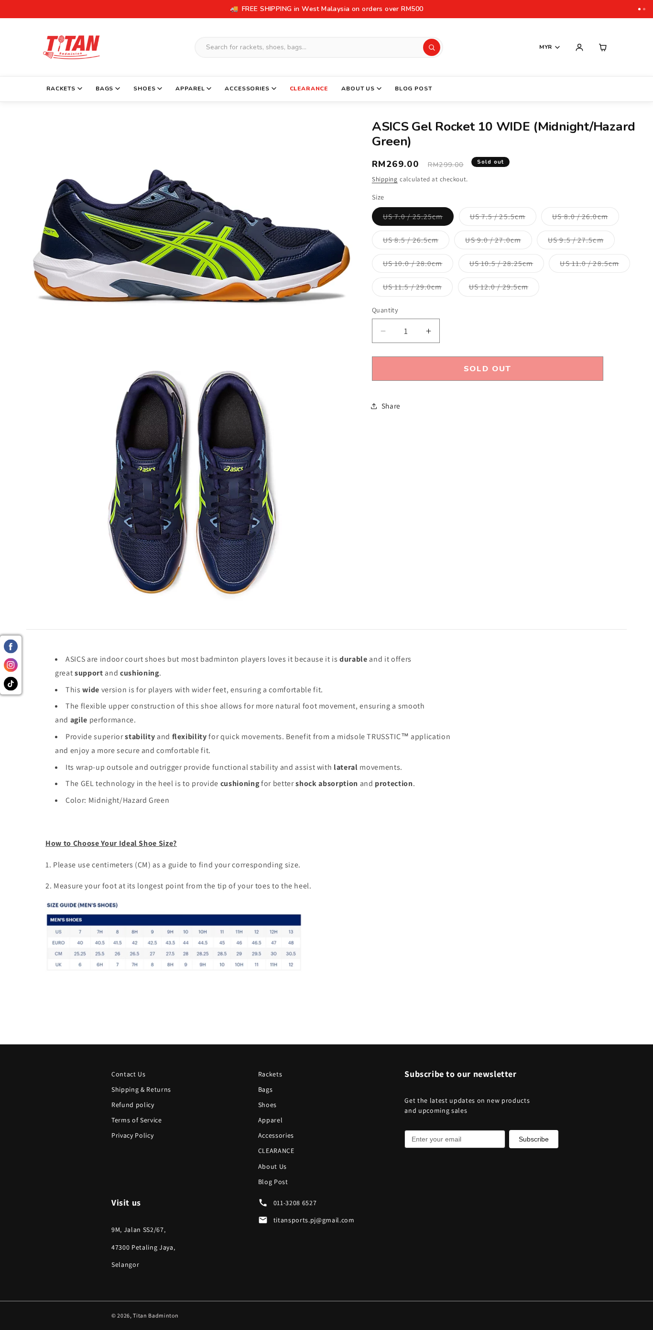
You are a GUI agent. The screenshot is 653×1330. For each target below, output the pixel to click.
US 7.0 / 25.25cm (418, 218)
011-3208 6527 (295, 1202)
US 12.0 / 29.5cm (504, 289)
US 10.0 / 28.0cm (418, 265)
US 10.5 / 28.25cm (506, 265)
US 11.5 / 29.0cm (418, 289)
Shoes (144, 88)
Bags (104, 88)
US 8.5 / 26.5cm (416, 241)
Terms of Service (136, 1120)
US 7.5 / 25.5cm (503, 218)
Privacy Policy (132, 1135)
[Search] (431, 47)
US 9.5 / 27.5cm (581, 241)
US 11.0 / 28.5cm (595, 265)
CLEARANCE (309, 88)
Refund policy (132, 1104)
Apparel (190, 88)
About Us (358, 88)
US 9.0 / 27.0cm (498, 241)
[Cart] (603, 47)
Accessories (247, 88)
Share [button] (391, 405)
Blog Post (413, 88)
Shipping (385, 179)
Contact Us (128, 1074)
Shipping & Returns (141, 1089)
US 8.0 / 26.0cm (585, 218)
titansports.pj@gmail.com (314, 1220)
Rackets (61, 88)
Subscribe (534, 1139)
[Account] (579, 47)
